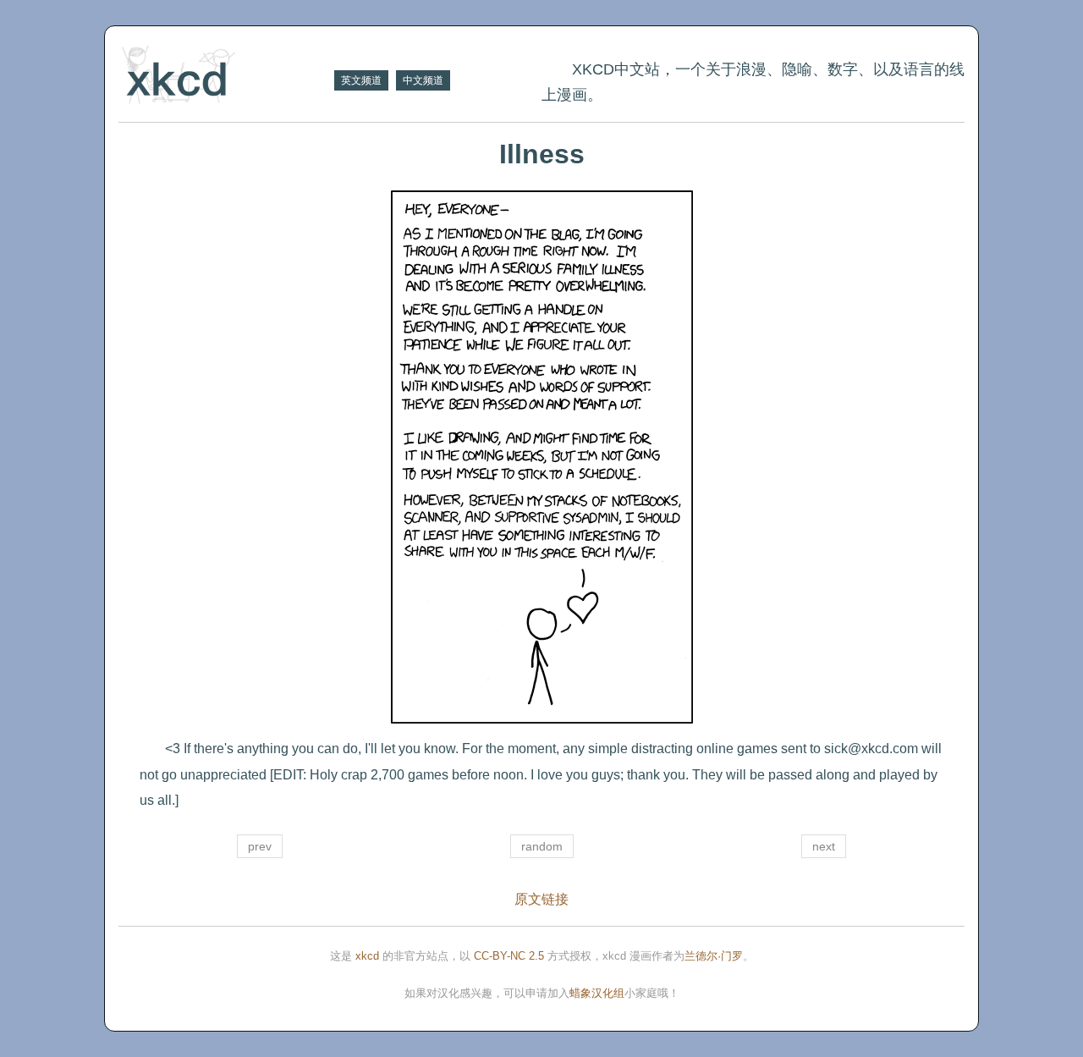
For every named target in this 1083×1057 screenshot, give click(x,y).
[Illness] (541, 457)
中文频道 (423, 80)
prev (260, 846)
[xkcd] (224, 76)
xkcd (367, 956)
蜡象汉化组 (596, 993)
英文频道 (361, 80)
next (823, 846)
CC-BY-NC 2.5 (509, 956)
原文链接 (541, 899)
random (542, 846)
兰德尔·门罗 (713, 956)
